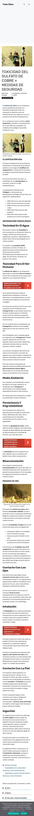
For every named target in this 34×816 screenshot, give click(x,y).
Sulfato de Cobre (7, 98)
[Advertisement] (17, 27)
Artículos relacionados (16, 798)
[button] (24, 4)
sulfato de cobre (10, 105)
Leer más (23, 813)
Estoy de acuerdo (14, 813)
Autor (7, 788)
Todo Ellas (8, 4)
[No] (32, 809)
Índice (8, 793)
